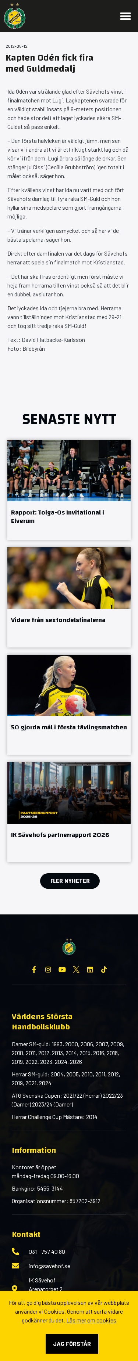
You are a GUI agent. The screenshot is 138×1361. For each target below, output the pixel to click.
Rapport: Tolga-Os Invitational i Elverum (57, 516)
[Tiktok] (104, 969)
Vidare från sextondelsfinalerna (58, 620)
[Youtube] (62, 969)
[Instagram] (48, 969)
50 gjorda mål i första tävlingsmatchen (69, 727)
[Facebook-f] (34, 969)
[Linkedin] (90, 969)
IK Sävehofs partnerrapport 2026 (60, 835)
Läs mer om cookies (91, 1320)
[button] (125, 16)
